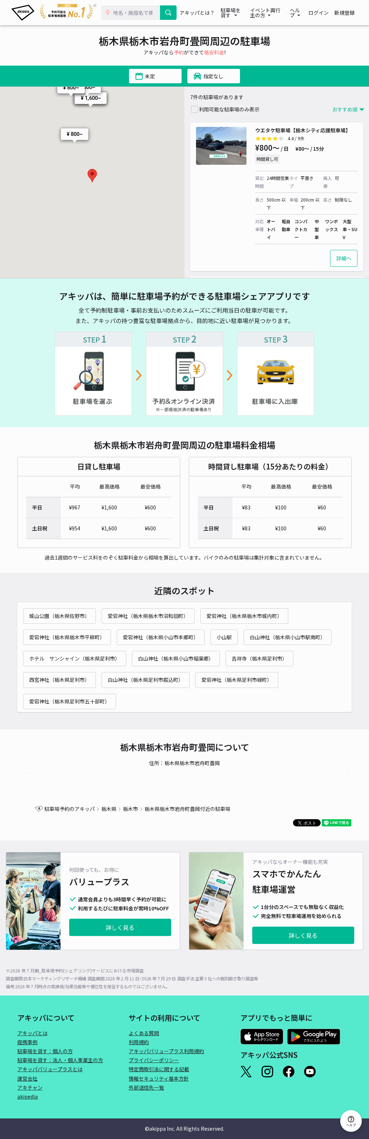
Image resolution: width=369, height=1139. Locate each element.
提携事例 (27, 1042)
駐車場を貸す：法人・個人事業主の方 (60, 1060)
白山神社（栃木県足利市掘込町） (145, 679)
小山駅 (224, 637)
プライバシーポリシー (154, 1060)
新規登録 (344, 12)
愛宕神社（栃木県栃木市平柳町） (67, 637)
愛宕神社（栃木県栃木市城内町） (244, 615)
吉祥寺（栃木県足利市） (259, 658)
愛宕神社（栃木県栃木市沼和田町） (148, 615)
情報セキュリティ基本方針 (159, 1078)
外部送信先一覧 (146, 1087)
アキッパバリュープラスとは (50, 1069)
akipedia (27, 1096)
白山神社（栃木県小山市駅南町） (287, 637)
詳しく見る (120, 927)
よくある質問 (144, 1033)
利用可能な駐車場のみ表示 (229, 109)
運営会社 (27, 1078)
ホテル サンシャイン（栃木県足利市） (74, 658)
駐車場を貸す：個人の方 (45, 1051)
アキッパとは (32, 1033)
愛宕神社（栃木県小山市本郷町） (161, 637)
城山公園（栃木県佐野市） (59, 615)
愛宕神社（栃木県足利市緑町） (236, 679)
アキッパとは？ (197, 12)
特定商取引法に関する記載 (159, 1069)
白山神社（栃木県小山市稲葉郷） (176, 658)
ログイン (318, 12)
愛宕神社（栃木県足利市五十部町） (69, 701)
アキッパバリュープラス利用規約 (166, 1051)
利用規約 (139, 1042)
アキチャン (30, 1087)
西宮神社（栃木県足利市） (59, 679)
